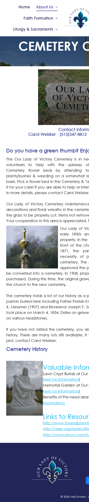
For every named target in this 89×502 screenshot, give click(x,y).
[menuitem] (24, 7)
